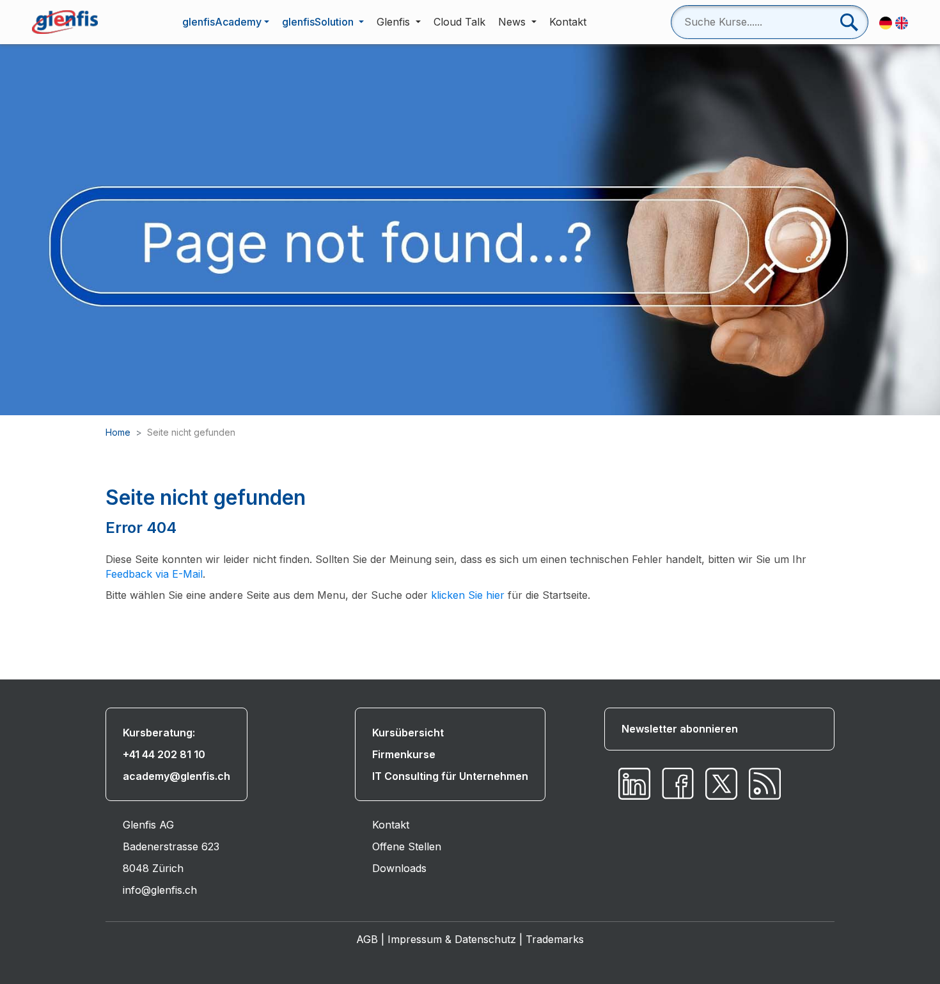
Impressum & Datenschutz (452, 939)
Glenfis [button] (395, 21)
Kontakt (567, 21)
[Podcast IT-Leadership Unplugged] (765, 784)
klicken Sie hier (468, 595)
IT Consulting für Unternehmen (450, 776)
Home (118, 432)
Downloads (399, 868)
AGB (367, 939)
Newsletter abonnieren (680, 728)
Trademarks (555, 939)
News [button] (513, 21)
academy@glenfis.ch (176, 776)
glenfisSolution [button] (319, 21)
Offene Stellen (406, 846)
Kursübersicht (408, 732)
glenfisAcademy (222, 21)
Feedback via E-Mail (154, 573)
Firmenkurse (403, 754)
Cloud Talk (459, 21)
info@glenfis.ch (160, 890)
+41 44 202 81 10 (164, 754)
